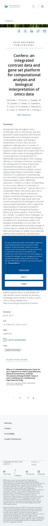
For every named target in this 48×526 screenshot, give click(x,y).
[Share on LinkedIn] (31, 31)
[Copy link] (38, 31)
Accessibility (9, 433)
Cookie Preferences (12, 439)
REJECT (24, 277)
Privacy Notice (14, 263)
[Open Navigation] (42, 6)
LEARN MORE (24, 270)
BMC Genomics (24, 115)
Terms (33, 465)
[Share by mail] (44, 31)
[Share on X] (25, 31)
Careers (7, 428)
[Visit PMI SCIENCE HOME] (12, 6)
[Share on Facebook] (19, 31)
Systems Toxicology (12, 350)
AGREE (24, 284)
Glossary (8, 423)
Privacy (34, 462)
